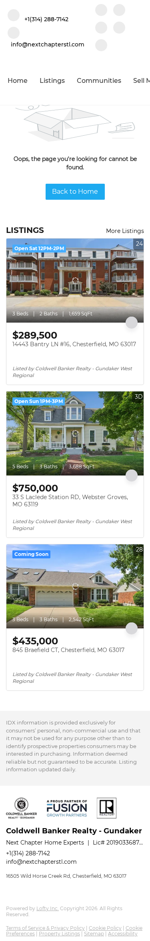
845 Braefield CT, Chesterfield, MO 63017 (68, 650)
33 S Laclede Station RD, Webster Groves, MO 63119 (70, 501)
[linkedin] (119, 11)
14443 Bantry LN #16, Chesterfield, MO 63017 (74, 344)
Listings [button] (52, 80)
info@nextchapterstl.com (41, 861)
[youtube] (119, 28)
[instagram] (101, 28)
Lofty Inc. (47, 908)
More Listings (125, 231)
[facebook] (101, 11)
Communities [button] (99, 80)
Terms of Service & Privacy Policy (45, 928)
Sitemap (94, 934)
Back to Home (75, 191)
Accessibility (123, 934)
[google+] (101, 46)
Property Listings (59, 934)
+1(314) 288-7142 (28, 853)
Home (18, 80)
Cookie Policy (105, 928)
